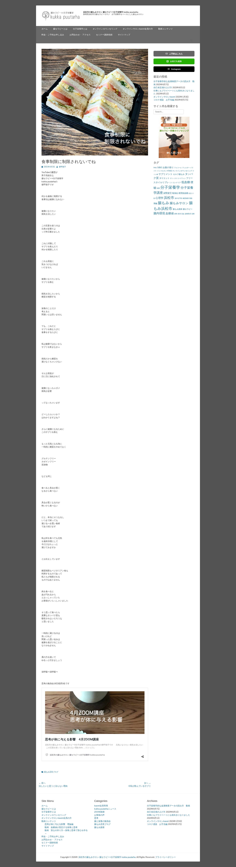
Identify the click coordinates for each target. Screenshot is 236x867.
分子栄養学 (170, 187)
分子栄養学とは (80, 29)
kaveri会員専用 (101, 806)
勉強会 (175, 193)
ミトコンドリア (175, 183)
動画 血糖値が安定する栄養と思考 (61, 827)
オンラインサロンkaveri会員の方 (138, 29)
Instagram (176, 69)
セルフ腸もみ (179, 174)
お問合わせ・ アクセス (80, 35)
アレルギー (186, 167)
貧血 (182, 214)
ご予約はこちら (176, 54)
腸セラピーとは (60, 29)
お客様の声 (99, 815)
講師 (175, 214)
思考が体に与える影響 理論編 (59, 824)
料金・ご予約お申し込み (53, 35)
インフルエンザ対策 (164, 171)
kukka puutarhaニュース (105, 809)
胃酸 (155, 204)
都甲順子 (62, 167)
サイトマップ (124, 35)
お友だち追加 (176, 61)
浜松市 (169, 198)
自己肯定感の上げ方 (163, 87)
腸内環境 (159, 213)
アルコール (178, 167)
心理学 (159, 198)
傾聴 (158, 188)
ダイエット (164, 178)
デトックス (174, 178)
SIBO (159, 167)
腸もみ (163, 203)
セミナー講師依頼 (104, 35)
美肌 (190, 198)
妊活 (190, 193)
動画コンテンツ (165, 29)
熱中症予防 (178, 198)
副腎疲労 (167, 193)
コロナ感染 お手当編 (164, 100)
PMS (155, 167)
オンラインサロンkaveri (164, 97)
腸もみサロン (179, 203)
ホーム (45, 29)
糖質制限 (186, 198)
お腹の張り (168, 167)
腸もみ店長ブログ (51, 772)
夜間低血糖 (183, 193)
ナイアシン (182, 178)
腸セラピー (187, 209)
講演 (179, 214)
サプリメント (165, 174)
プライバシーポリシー (165, 857)
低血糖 (185, 182)
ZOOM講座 (99, 812)
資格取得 (188, 214)
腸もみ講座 (177, 209)
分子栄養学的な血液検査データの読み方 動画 (168, 806)
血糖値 (170, 213)
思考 (96, 818)
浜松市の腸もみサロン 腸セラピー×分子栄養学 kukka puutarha (110, 12)
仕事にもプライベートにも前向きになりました (168, 815)
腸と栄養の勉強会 (102, 821)
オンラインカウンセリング (105, 29)
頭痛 (192, 214)
